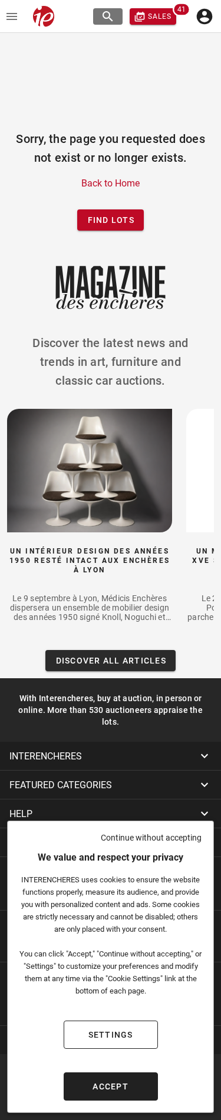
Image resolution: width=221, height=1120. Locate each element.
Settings (110, 1034)
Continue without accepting (151, 837)
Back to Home (110, 183)
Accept (110, 1086)
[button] (110, 756)
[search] (108, 16)
